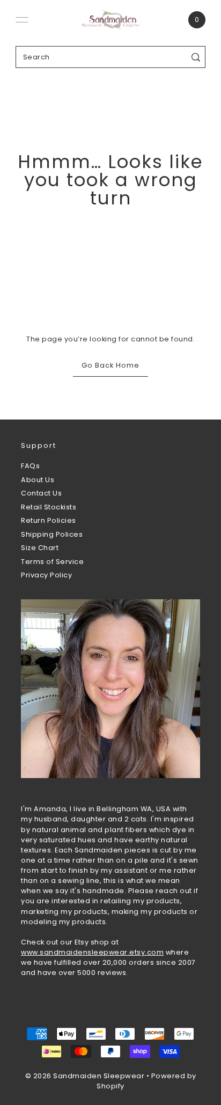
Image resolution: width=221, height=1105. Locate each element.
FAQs (30, 465)
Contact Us (41, 493)
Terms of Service (52, 561)
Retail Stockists (48, 507)
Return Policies (48, 520)
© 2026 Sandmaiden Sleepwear (85, 1076)
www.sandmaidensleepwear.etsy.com (92, 952)
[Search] (195, 57)
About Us (37, 479)
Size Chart (39, 547)
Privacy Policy (46, 575)
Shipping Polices (52, 534)
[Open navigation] (22, 19)
